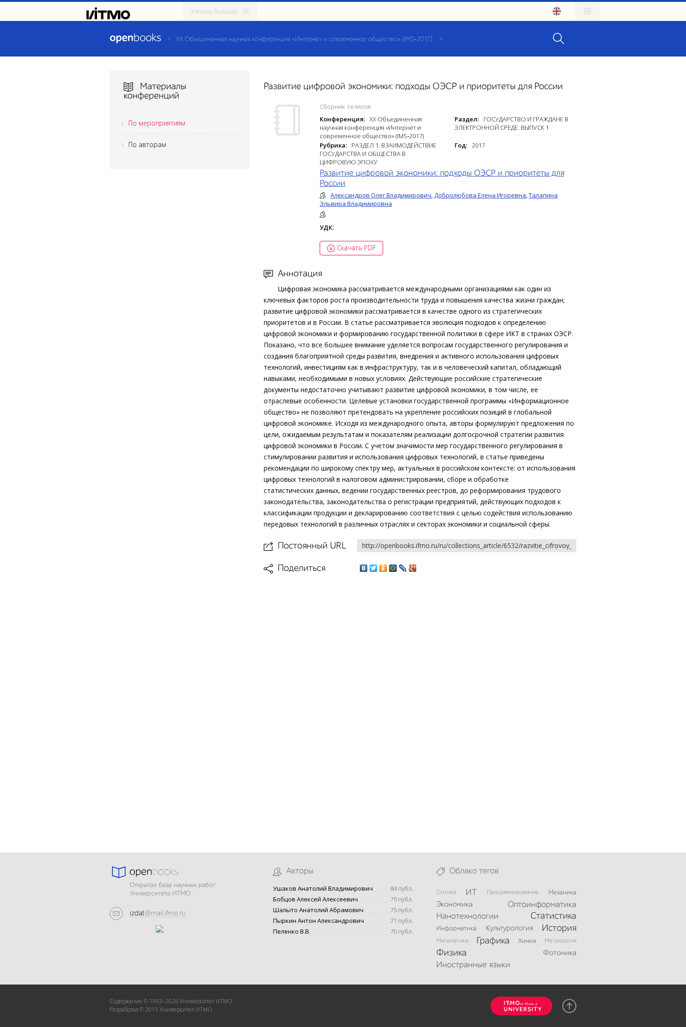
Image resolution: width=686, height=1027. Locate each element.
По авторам (147, 144)
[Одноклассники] (383, 568)
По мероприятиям (156, 123)
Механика (562, 892)
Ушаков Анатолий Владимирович (323, 889)
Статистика (553, 916)
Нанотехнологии (467, 916)
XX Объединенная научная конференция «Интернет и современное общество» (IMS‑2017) (304, 39)
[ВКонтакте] (364, 568)
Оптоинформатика (542, 904)
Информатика (456, 928)
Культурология (509, 928)
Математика (452, 941)
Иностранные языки (473, 965)
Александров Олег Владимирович (380, 195)
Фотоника (559, 953)
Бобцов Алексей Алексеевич (315, 899)
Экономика (454, 904)
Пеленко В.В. (291, 932)
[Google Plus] (413, 568)
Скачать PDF (356, 247)
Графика (493, 941)
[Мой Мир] (393, 568)
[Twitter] (373, 568)
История (559, 928)
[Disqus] (420, 705)
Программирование (513, 892)
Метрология (560, 941)
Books (135, 38)
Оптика (446, 892)
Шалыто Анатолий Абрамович (318, 910)
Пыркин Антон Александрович (318, 921)
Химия (527, 941)
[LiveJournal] (403, 568)
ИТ (471, 892)
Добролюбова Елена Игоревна (480, 195)
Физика (451, 953)
